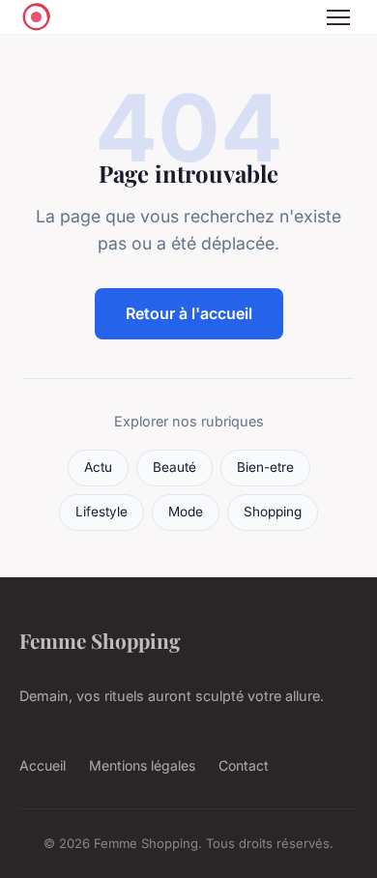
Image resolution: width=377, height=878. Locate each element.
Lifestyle (101, 511)
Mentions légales (142, 765)
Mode (185, 511)
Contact (243, 765)
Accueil (42, 765)
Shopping (273, 511)
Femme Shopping (100, 640)
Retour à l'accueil (189, 313)
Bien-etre (265, 467)
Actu (98, 467)
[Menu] (338, 17)
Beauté (174, 467)
